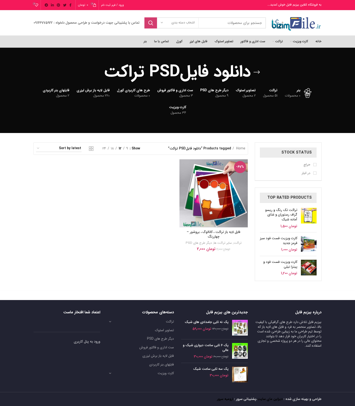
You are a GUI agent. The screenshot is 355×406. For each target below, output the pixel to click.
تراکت (237, 242)
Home (240, 148)
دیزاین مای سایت (270, 399)
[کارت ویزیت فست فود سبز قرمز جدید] (309, 244)
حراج (307, 164)
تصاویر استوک (164, 330)
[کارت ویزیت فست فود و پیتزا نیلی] (309, 268)
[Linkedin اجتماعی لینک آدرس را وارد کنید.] (52, 5)
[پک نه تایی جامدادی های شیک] (240, 328)
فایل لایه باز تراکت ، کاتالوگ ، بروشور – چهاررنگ (213, 234)
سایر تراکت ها (223, 242)
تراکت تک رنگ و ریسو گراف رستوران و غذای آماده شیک (281, 215)
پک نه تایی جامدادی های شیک (206, 322)
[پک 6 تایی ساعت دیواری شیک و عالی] (240, 351)
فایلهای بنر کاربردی (161, 364)
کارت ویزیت (166, 373)
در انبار (306, 173)
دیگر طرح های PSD (199, 242)
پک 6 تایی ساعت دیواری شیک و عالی (205, 347)
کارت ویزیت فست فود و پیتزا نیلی (280, 264)
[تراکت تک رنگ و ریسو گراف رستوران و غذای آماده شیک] (309, 218)
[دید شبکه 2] (91, 148)
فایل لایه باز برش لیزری (158, 355)
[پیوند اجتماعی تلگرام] (46, 5)
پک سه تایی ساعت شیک (210, 369)
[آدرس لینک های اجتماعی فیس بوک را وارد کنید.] (70, 5)
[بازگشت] (257, 72)
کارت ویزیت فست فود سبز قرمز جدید (278, 240)
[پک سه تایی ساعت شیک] (240, 374)
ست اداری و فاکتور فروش (156, 347)
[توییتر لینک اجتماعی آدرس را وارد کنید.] (65, 5)
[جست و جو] (150, 22)
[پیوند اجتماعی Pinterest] (58, 5)
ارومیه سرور (225, 399)
